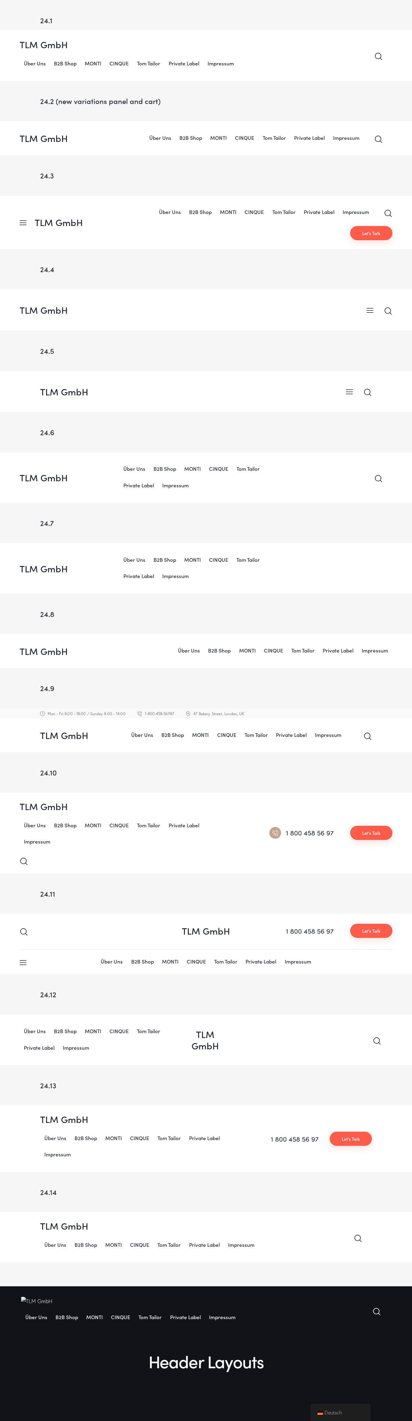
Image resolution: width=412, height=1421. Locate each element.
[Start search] (378, 56)
